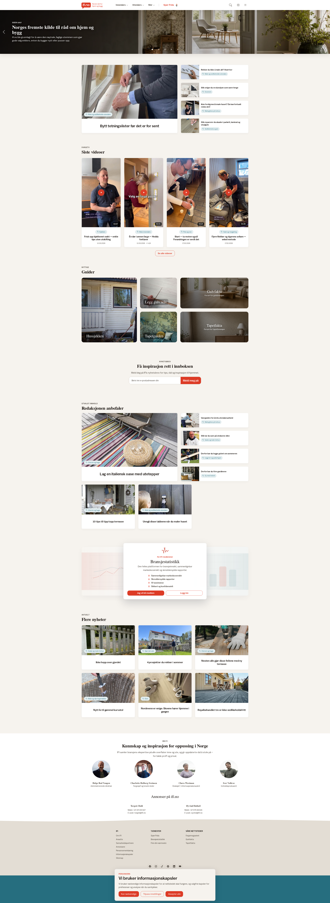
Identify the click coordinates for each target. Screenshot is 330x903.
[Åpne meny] (245, 5)
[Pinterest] (168, 866)
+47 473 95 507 (139, 810)
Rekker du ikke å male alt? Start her (216, 70)
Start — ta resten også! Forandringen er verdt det (186, 238)
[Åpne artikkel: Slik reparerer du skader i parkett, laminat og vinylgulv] (190, 126)
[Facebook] (149, 866)
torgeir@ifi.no (140, 813)
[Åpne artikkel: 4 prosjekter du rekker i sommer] (165, 640)
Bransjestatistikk (158, 839)
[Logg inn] (238, 5)
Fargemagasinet (192, 835)
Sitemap (119, 858)
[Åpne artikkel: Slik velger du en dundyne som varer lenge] (190, 90)
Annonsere (120, 847)
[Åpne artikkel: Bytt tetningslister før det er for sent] (130, 92)
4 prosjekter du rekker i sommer (165, 662)
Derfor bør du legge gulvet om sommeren (219, 453)
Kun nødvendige (128, 894)
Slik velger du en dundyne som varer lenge (219, 87)
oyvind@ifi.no (196, 813)
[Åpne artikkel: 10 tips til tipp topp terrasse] (108, 499)
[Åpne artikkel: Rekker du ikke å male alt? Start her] (190, 72)
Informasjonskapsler (124, 854)
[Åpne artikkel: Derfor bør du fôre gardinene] (190, 474)
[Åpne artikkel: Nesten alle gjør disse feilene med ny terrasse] (221, 640)
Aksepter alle (174, 894)
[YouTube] (180, 866)
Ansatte (119, 839)
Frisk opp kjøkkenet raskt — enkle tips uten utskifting (101, 238)
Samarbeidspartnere (125, 843)
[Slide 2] (159, 49)
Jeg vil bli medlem (145, 593)
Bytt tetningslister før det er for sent (129, 126)
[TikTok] (162, 866)
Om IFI (119, 835)
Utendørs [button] (137, 5)
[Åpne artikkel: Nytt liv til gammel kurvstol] (108, 688)
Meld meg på (191, 380)
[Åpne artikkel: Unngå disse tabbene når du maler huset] (165, 499)
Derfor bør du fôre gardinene (213, 471)
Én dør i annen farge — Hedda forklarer (143, 238)
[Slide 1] (152, 49)
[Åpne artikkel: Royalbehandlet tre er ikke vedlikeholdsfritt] (221, 688)
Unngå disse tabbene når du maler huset (165, 521)
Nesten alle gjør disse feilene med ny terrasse (221, 662)
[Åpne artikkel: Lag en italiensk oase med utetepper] (130, 440)
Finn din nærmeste (158, 843)
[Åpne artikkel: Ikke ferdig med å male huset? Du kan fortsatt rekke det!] (190, 108)
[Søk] (230, 5)
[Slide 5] (178, 49)
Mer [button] (150, 5)
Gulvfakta (190, 839)
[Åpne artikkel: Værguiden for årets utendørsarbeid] (190, 420)
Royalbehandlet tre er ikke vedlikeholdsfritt (222, 709)
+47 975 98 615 (196, 810)
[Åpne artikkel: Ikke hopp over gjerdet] (108, 640)
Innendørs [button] (121, 5)
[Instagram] (156, 866)
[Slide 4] (171, 49)
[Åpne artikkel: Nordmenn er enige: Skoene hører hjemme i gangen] (165, 688)
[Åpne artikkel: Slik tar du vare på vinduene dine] (190, 438)
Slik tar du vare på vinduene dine (215, 436)
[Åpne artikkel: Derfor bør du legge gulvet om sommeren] (190, 456)
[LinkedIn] (174, 866)
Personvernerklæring (124, 850)
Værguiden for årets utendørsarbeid (217, 418)
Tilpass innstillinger (152, 894)
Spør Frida (155, 835)
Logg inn (184, 593)
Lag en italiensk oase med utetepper (129, 474)
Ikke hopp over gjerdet (108, 662)
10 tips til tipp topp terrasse (108, 521)
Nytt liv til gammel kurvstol (108, 709)
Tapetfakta (190, 843)
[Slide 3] (165, 49)
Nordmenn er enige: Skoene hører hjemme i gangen (165, 710)
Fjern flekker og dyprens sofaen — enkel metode (229, 238)
